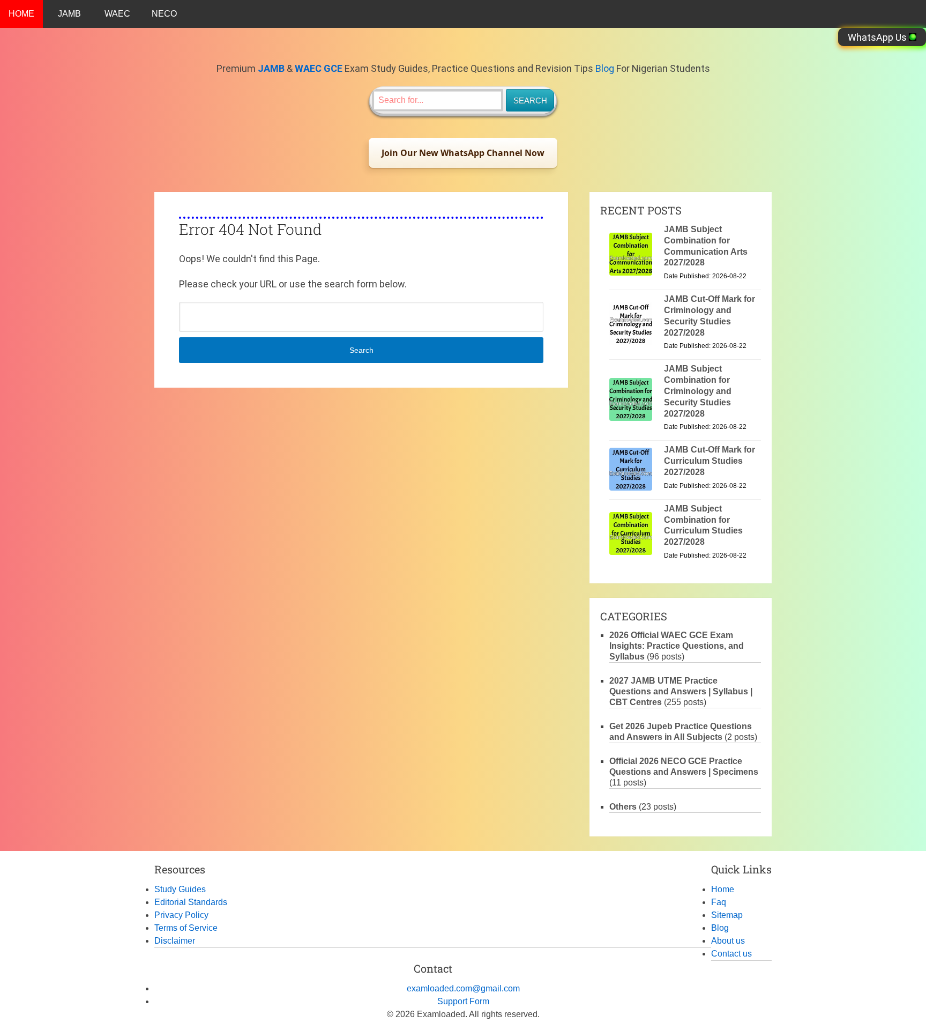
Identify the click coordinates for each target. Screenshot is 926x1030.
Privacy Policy (181, 915)
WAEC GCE (318, 68)
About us (728, 940)
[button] (463, 153)
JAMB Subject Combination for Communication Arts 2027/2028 (706, 246)
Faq (718, 902)
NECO (164, 13)
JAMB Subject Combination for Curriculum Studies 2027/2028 (703, 525)
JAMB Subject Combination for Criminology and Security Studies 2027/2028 (697, 391)
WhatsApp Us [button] (878, 37)
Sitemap (727, 915)
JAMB (69, 13)
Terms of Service (186, 927)
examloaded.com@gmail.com (463, 988)
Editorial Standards (190, 902)
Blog (604, 68)
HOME (21, 13)
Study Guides (180, 889)
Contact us (731, 953)
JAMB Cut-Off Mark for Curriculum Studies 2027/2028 (709, 461)
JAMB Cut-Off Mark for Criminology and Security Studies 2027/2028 (709, 315)
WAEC (117, 13)
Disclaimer (174, 940)
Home (722, 889)
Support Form (463, 1001)
